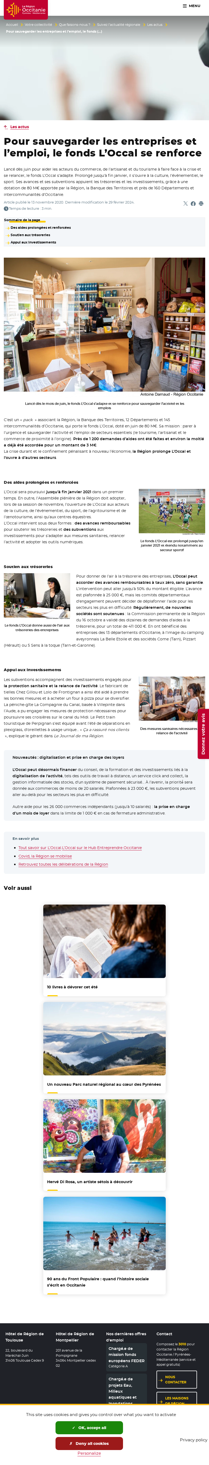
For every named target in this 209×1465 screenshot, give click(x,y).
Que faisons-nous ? (74, 25)
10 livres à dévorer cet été (72, 987)
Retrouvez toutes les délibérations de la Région (63, 864)
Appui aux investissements (33, 242)
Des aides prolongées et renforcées (40, 228)
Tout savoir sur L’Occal (40, 847)
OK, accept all (91, 1427)
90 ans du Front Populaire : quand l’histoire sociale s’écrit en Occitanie (98, 1282)
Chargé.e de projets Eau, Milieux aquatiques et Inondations (123, 1391)
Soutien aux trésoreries (30, 235)
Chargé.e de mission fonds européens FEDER (127, 1354)
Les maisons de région (177, 1400)
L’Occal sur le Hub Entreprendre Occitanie (102, 847)
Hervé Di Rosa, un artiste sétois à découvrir (90, 1181)
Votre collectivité (38, 25)
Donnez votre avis (203, 733)
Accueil (12, 25)
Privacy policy (193, 1439)
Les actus (154, 25)
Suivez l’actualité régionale (118, 25)
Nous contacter (175, 1379)
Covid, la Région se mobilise (45, 856)
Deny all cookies (92, 1443)
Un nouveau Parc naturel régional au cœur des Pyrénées (104, 1084)
